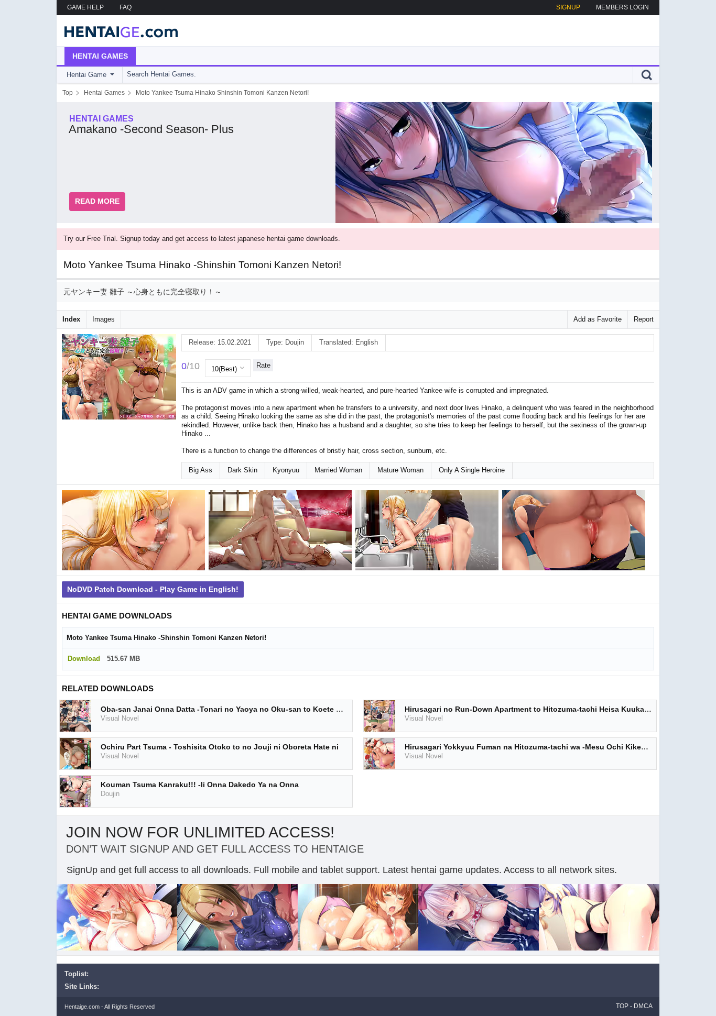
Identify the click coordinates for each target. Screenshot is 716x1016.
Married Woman (338, 470)
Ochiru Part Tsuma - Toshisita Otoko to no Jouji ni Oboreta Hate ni (220, 747)
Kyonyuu (286, 470)
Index (71, 319)
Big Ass (200, 470)
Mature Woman (400, 470)
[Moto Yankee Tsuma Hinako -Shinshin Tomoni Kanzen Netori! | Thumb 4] (575, 532)
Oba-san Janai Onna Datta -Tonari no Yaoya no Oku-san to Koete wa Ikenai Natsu (247, 709)
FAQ (126, 7)
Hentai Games (100, 56)
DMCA (643, 1006)
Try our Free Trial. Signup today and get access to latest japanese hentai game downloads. (201, 238)
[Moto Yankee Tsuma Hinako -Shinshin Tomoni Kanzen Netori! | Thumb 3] (428, 532)
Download (84, 658)
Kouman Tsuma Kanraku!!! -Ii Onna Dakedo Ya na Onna (200, 784)
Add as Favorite (597, 319)
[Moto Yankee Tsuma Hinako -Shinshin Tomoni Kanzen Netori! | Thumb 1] (135, 532)
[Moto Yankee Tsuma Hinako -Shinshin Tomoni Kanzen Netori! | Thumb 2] (282, 532)
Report (644, 319)
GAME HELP (85, 7)
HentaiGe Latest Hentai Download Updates (118, 31)
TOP (622, 1006)
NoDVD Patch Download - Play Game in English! (152, 589)
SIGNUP (568, 7)
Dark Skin (242, 470)
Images (103, 319)
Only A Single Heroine (472, 470)
